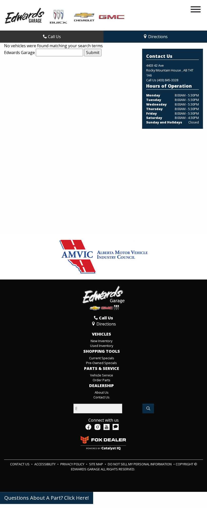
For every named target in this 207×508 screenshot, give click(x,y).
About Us (102, 392)
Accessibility (45, 464)
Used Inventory (101, 345)
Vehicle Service (101, 375)
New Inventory (101, 341)
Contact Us (101, 397)
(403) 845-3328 (167, 80)
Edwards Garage (19, 52)
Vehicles (101, 334)
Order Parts (101, 380)
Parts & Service (101, 368)
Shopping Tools (101, 351)
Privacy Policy (72, 464)
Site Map (96, 464)
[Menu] (195, 10)
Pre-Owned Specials (101, 363)
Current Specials (101, 358)
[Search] (148, 408)
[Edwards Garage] (65, 15)
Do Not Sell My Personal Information (140, 464)
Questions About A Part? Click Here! (46, 497)
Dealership (101, 386)
